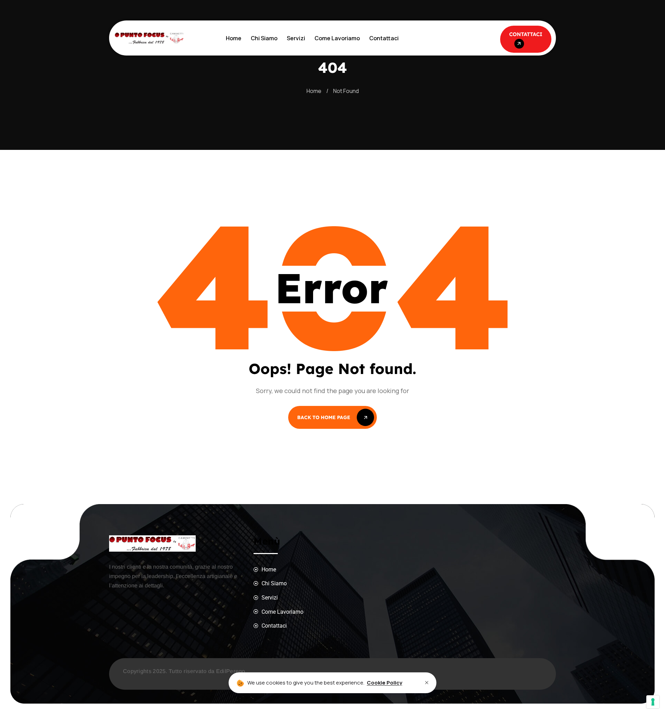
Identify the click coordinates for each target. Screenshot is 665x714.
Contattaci (384, 38)
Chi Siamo (264, 38)
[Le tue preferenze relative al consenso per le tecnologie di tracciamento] (652, 701)
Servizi (296, 38)
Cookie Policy (384, 682)
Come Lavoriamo (337, 38)
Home (233, 38)
